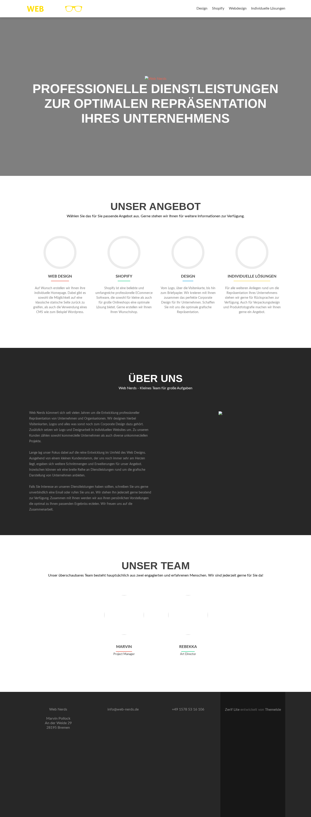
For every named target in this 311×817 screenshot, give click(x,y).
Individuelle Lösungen (268, 8)
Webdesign (238, 8)
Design (201, 8)
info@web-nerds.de (123, 709)
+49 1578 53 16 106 (188, 709)
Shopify (218, 8)
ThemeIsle (273, 709)
